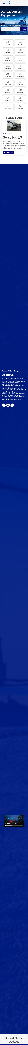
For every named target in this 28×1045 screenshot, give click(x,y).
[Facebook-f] (4, 405)
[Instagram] (12, 405)
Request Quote (9, 152)
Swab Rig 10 (12, 137)
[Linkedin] (8, 405)
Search (24, 29)
